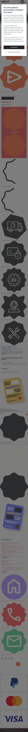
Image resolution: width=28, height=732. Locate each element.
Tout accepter (14, 47)
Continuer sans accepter (14, 52)
